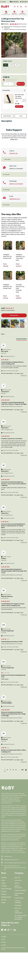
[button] (18, 24)
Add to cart (20, 84)
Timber (3, 883)
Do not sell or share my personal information (21, 917)
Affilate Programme (18, 912)
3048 (5, 69)
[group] (14, 308)
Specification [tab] (7, 116)
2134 (5, 65)
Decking (3, 900)
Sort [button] (2, 334)
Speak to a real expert (16, 168)
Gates (3, 880)
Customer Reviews (20, 890)
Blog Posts (18, 908)
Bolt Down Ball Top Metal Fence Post (19, 96)
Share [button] (21, 373)
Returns (17, 883)
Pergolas (4, 877)
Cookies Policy (19, 898)
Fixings (3, 902)
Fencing (3, 891)
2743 (17, 65)
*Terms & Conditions (18, 901)
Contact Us (18, 880)
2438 (11, 65)
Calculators (18, 905)
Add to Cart (19, 106)
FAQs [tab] (20, 116)
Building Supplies (6, 897)
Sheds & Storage (6, 889)
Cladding (4, 886)
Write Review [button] (14, 315)
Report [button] (18, 373)
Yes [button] (15, 373)
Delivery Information (18, 887)
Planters (3, 894)
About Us (17, 877)
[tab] (21, 339)
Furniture (3, 945)
